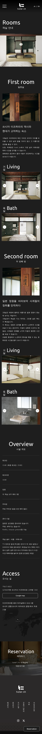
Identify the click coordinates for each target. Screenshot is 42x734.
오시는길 (18, 704)
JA (34, 6)
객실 (29, 702)
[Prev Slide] (4, 185)
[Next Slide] (37, 185)
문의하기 (13, 704)
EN (39, 6)
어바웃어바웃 (34, 705)
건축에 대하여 (24, 706)
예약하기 (8, 704)
